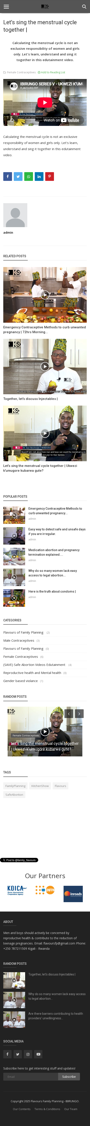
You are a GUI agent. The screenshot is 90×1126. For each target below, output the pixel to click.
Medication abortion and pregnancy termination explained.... (54, 552)
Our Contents (22, 1109)
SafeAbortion (14, 795)
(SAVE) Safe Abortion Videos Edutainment (34, 664)
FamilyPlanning (15, 786)
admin (8, 232)
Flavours (60, 786)
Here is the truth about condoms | (52, 591)
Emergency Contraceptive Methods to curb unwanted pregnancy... (55, 511)
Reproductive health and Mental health (32, 672)
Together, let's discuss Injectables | (30, 399)
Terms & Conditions (47, 1109)
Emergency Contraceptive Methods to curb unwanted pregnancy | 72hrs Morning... (44, 329)
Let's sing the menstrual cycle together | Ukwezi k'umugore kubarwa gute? (40, 468)
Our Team (70, 1109)
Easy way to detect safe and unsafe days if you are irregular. (57, 532)
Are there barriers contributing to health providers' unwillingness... (55, 1016)
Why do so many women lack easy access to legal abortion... (52, 573)
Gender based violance (20, 681)
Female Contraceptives (21, 72)
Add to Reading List (52, 72)
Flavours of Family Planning (23, 632)
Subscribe (69, 1077)
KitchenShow (40, 786)
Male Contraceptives (18, 640)
